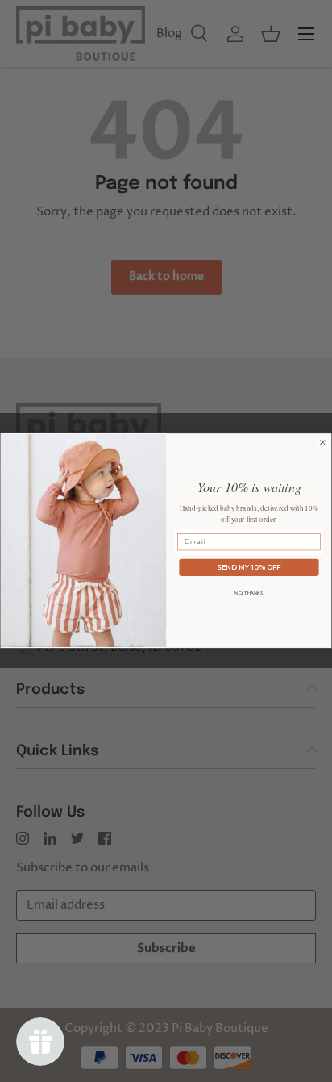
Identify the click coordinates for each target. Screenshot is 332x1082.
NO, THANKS (248, 593)
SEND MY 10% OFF (248, 567)
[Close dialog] (322, 442)
